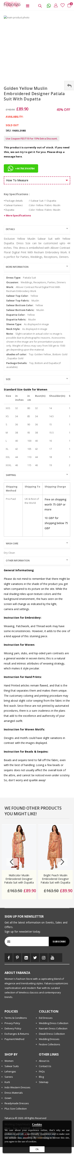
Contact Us (45, 1066)
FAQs (42, 1071)
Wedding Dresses (49, 1039)
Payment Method (14, 1039)
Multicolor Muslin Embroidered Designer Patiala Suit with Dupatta (19, 879)
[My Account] (54, 5)
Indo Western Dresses (17, 1087)
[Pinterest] (17, 957)
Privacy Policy (12, 1023)
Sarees (9, 1076)
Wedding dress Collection (53, 1023)
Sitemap (43, 1082)
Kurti (7, 1082)
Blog (41, 1076)
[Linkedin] (26, 957)
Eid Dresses (46, 1018)
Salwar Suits (12, 1066)
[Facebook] (9, 957)
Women (9, 1061)
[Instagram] (44, 957)
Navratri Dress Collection (53, 1028)
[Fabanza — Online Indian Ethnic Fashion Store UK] (11, 4)
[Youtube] (52, 957)
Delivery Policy (13, 1028)
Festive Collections (49, 1044)
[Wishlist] (61, 5)
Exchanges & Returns (17, 1033)
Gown (8, 1098)
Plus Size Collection (16, 1108)
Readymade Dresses (17, 1103)
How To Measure (17, 180)
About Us (44, 1061)
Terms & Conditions (16, 1018)
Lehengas (10, 1071)
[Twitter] (35, 957)
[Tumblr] (59, 957)
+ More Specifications (17, 215)
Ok (37, 1149)
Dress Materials (14, 1092)
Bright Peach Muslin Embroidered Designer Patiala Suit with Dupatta (55, 879)
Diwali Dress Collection (52, 1033)
